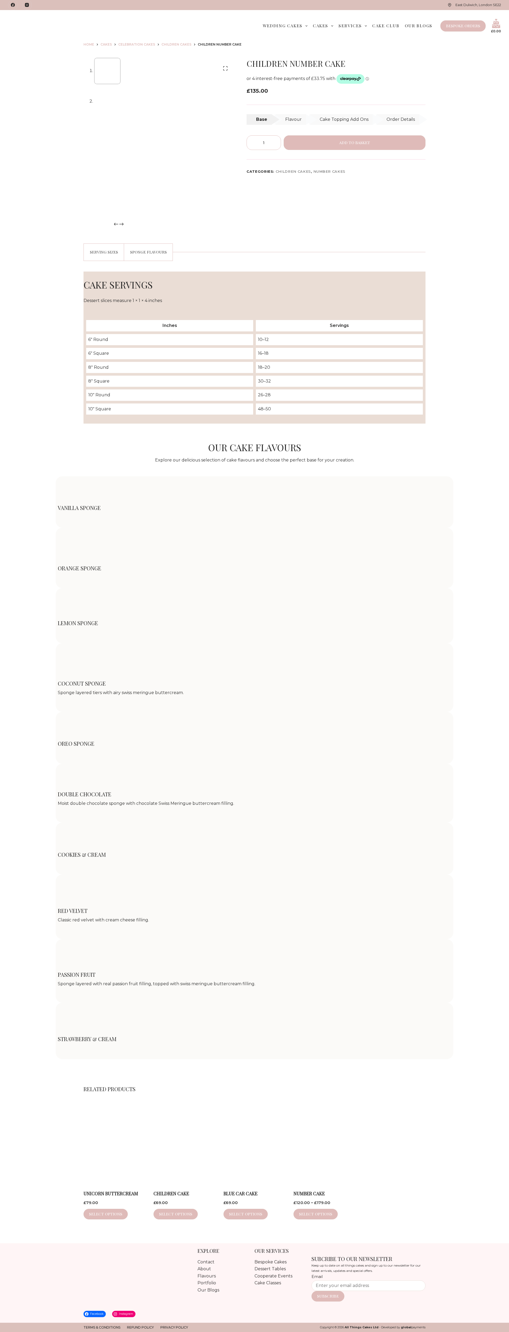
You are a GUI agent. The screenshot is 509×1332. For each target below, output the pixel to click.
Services (350, 25)
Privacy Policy (174, 1327)
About (204, 1268)
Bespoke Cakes (270, 1261)
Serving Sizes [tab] (104, 252)
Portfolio (207, 1282)
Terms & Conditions (102, 1327)
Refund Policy (140, 1327)
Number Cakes (329, 171)
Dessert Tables (270, 1268)
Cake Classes (267, 1282)
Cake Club (385, 25)
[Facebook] (13, 5)
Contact (206, 1261)
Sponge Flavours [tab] (148, 252)
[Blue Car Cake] (254, 1142)
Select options (315, 1213)
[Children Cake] (184, 1142)
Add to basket (354, 142)
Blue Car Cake (240, 1193)
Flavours (207, 1275)
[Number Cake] (324, 1142)
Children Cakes (293, 171)
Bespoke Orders (463, 25)
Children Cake (171, 1193)
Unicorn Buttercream (111, 1193)
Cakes (320, 25)
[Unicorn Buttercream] (115, 1142)
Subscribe (328, 1296)
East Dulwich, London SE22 (478, 5)
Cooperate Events (273, 1275)
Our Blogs (418, 25)
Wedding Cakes (282, 25)
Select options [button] (105, 1213)
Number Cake (309, 1193)
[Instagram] (27, 5)
